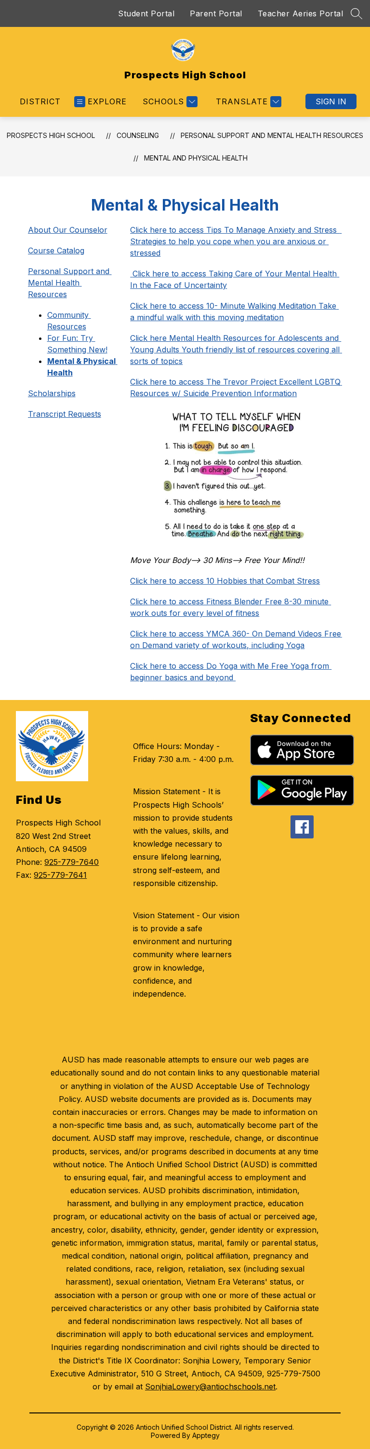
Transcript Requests (64, 414)
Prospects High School (51, 135)
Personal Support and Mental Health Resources (272, 135)
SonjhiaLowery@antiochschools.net (210, 1386)
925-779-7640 (71, 862)
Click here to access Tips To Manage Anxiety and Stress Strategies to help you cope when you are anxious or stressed (236, 241)
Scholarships (52, 393)
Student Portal (146, 13)
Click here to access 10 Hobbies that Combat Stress (225, 581)
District (40, 101)
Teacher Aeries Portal (301, 13)
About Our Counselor (67, 230)
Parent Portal (216, 13)
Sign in (331, 101)
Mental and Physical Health (196, 158)
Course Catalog (56, 250)
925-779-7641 (60, 875)
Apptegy (206, 1435)
